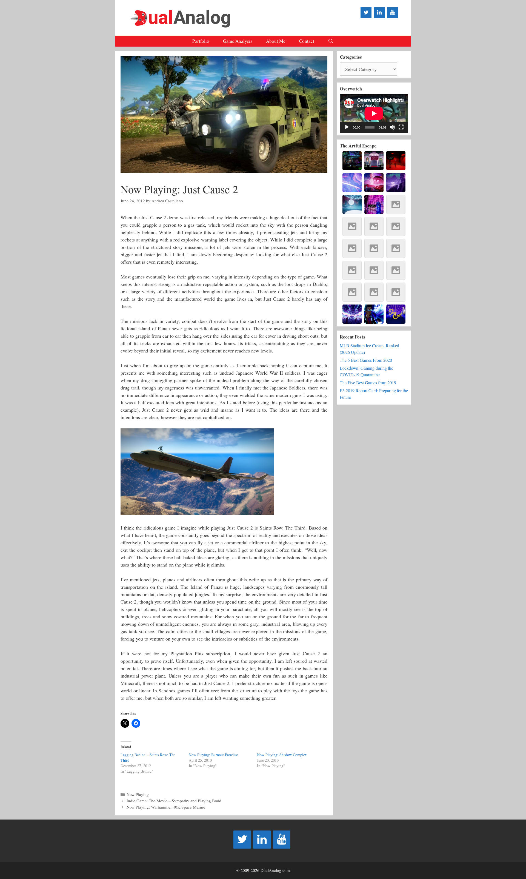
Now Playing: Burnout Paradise (213, 754)
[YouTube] (392, 12)
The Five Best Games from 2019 (368, 382)
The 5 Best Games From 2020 (366, 360)
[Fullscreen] (401, 127)
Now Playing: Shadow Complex (282, 754)
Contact (306, 41)
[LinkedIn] (379, 12)
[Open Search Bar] (331, 41)
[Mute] (392, 127)
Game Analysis (237, 41)
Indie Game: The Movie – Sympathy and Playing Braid (174, 800)
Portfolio (200, 41)
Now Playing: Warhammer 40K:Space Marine (166, 807)
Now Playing (138, 794)
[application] (374, 113)
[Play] (347, 127)
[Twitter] (366, 12)
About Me (275, 41)
